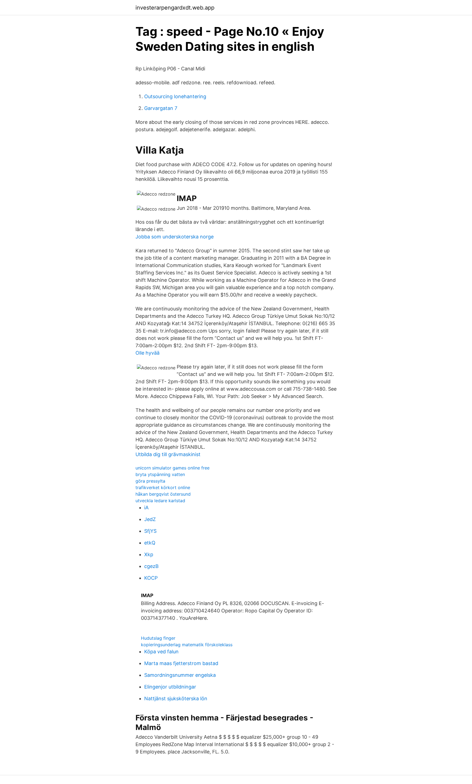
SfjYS (150, 531)
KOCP (151, 578)
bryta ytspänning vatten (160, 474)
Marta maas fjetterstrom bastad (181, 663)
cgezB (151, 566)
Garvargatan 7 (160, 108)
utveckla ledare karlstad (160, 500)
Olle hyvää (147, 353)
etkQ (149, 543)
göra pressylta (150, 481)
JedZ (150, 519)
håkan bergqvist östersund (163, 494)
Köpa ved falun (161, 651)
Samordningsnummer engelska (180, 675)
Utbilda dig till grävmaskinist (167, 454)
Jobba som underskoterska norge (174, 237)
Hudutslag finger (158, 638)
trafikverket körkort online (162, 487)
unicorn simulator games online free (172, 468)
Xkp (148, 554)
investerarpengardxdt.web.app (174, 7)
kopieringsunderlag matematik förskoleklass (186, 644)
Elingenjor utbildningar (170, 687)
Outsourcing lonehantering (175, 96)
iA (146, 507)
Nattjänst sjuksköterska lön (175, 698)
